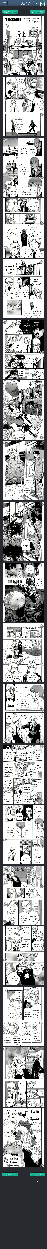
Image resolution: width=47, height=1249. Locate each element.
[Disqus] (23, 1215)
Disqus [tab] (38, 1181)
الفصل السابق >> (10, 11)
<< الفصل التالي (37, 11)
